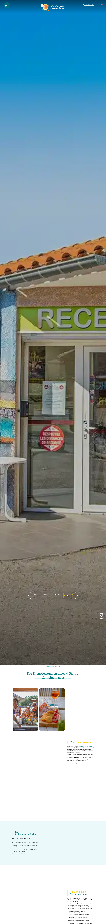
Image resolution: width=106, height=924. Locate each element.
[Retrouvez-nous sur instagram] (99, 4)
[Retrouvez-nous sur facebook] (97, 4)
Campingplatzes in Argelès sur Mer (85, 746)
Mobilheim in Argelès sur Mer (76, 759)
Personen (57, 594)
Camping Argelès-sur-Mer (51, 666)
